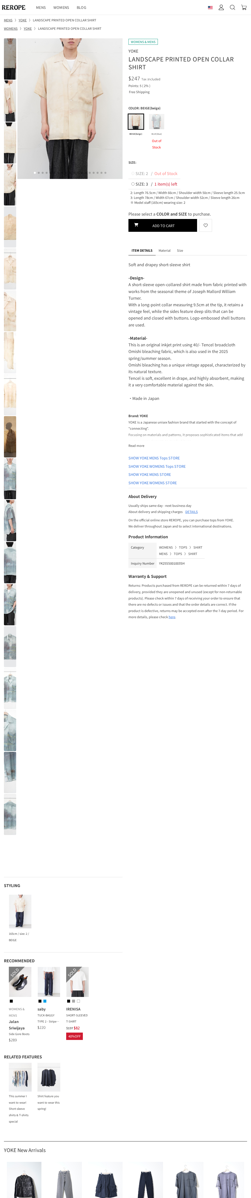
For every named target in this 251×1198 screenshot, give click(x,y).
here (172, 616)
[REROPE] (16, 7)
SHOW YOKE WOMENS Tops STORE (157, 466)
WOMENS (61, 7)
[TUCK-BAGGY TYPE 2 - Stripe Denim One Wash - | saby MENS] (49, 983)
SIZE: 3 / (156, 183)
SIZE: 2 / (156, 173)
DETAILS (191, 511)
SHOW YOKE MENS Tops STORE (154, 457)
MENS (41, 7)
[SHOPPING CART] (244, 7)
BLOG (81, 7)
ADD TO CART (163, 225)
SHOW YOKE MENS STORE (149, 474)
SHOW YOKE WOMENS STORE (152, 482)
